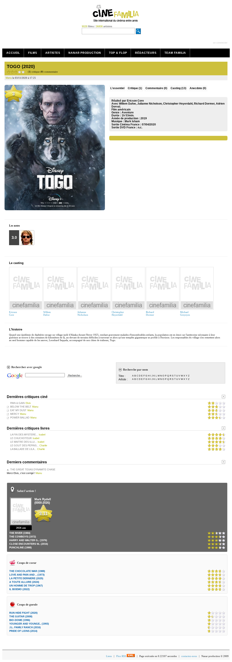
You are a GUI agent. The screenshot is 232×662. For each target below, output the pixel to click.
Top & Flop (118, 52)
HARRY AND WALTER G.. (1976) (28, 540)
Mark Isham (132, 121)
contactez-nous (189, 656)
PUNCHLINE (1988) (20, 547)
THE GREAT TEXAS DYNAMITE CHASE (32, 469)
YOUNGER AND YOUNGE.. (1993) (29, 623)
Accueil (13, 52)
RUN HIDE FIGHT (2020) (23, 612)
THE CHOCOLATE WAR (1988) (27, 571)
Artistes (52, 52)
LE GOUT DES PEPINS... (24, 445)
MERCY (14, 414)
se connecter (220, 42)
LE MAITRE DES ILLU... (23, 441)
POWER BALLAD (19, 417)
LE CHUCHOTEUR (21, 438)
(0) (156, 88)
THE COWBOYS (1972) (22, 536)
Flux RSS (121, 656)
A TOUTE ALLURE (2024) (24, 582)
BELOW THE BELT (20, 406)
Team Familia (175, 52)
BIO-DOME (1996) (19, 620)
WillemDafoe (47, 313)
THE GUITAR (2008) (20, 616)
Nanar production (84, 52)
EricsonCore (13, 313)
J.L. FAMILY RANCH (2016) (25, 627)
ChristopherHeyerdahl (118, 313)
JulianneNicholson (82, 313)
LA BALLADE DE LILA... (23, 449)
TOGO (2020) (21, 66)
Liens (109, 656)
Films (32, 52)
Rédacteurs (145, 52)
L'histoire (15, 329)
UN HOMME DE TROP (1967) (26, 585)
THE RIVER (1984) (19, 533)
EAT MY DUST (18, 410)
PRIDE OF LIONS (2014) (23, 631)
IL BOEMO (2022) (19, 589)
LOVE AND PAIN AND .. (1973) (27, 574)
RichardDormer (150, 313)
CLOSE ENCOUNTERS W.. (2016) (28, 543)
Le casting (16, 263)
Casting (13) (178, 88)
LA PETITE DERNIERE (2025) (26, 578)
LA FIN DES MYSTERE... (24, 434)
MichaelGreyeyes (185, 313)
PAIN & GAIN (17, 403)
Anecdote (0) (198, 88)
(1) (135, 88)
